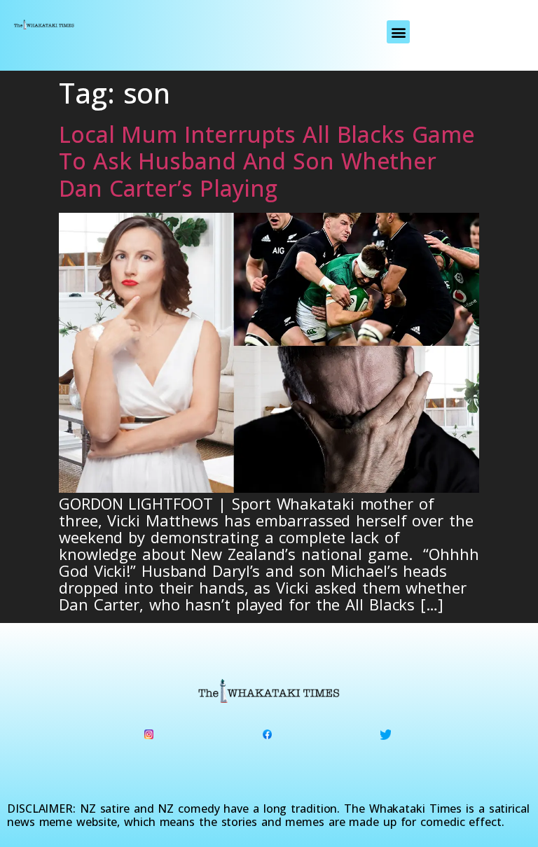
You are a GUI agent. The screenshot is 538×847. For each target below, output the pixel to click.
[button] (398, 31)
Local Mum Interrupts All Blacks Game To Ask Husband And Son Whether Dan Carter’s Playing (266, 161)
